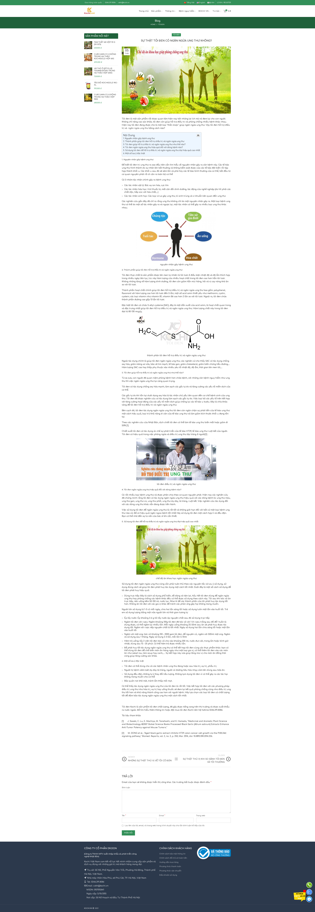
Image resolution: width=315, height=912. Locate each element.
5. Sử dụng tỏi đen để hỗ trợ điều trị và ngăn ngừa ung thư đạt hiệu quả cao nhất (161, 150)
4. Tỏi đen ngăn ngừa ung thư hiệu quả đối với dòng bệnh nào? (153, 147)
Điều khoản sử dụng (168, 875)
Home (153, 24)
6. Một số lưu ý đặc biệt (134, 153)
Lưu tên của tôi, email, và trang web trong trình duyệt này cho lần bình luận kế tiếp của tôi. (165, 825)
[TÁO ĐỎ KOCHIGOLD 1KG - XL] (88, 86)
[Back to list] (176, 759)
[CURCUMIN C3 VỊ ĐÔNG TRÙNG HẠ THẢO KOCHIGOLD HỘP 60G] (88, 58)
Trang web (200, 816)
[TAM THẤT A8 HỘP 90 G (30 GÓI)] (88, 45)
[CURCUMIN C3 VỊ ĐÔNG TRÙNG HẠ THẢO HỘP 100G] (88, 99)
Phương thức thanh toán (170, 866)
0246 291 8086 (110, 2)
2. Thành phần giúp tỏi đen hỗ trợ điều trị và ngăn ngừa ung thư (153, 141)
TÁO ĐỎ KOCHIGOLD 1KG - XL (106, 84)
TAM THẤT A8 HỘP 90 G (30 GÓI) (104, 43)
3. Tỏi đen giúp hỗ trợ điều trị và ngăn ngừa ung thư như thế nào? (154, 144)
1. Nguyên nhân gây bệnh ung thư (139, 138)
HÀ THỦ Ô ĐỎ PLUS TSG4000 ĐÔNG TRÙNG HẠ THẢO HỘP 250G (104, 71)
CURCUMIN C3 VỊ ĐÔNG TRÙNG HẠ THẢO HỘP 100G (105, 97)
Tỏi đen (161, 24)
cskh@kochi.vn (123, 2)
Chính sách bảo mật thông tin (172, 854)
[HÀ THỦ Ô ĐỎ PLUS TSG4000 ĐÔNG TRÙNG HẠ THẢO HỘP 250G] (88, 72)
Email (162, 815)
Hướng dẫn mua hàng (168, 862)
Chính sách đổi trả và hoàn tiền (173, 858)
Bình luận (126, 788)
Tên (124, 815)
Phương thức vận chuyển (170, 871)
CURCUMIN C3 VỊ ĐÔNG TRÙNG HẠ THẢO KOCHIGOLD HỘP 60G (105, 56)
